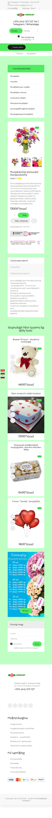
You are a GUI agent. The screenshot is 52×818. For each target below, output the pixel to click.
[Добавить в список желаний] (34, 220)
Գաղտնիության (17, 733)
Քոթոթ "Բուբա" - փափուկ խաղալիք (26, 340)
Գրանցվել (14, 763)
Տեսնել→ (26, 611)
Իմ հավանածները (18, 772)
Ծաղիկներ (14, 76)
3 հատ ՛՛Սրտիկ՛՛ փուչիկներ (26, 501)
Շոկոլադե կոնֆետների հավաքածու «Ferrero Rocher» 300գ (26, 447)
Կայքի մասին (16, 724)
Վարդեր (13, 82)
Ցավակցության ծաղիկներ (21, 114)
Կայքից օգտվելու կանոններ (22, 728)
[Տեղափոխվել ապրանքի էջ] (26, 363)
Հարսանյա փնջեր (18, 98)
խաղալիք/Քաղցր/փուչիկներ (22, 109)
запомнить (17, 644)
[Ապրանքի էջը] (12, 368)
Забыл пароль (20, 648)
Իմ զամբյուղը (16, 768)
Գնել (24, 215)
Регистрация (32, 648)
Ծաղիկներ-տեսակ (18, 92)
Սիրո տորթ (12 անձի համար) (26, 393)
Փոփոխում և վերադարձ (20, 741)
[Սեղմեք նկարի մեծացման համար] (26, 140)
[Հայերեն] (3, 374)
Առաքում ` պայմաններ (20, 737)
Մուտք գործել (16, 759)
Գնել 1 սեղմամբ (21, 221)
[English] (3, 370)
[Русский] (3, 377)
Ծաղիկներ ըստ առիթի (20, 87)
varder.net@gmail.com (23, 5)
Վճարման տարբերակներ (21, 746)
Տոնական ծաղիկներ (19, 103)
